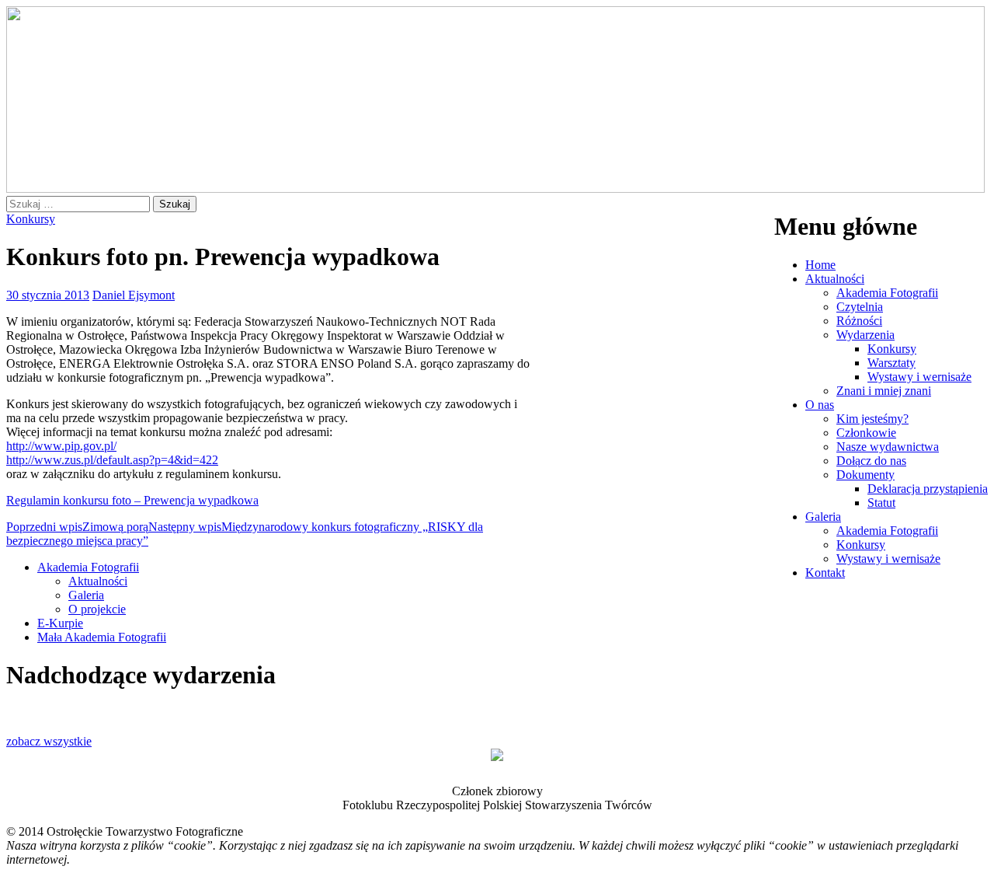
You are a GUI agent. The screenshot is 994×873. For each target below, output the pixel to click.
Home (820, 264)
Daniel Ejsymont (133, 295)
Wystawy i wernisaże (919, 376)
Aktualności (834, 278)
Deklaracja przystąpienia (927, 488)
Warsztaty (891, 362)
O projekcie (97, 609)
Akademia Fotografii (887, 292)
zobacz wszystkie (49, 741)
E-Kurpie (60, 623)
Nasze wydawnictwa (887, 446)
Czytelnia (859, 306)
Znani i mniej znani (883, 390)
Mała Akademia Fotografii (101, 637)
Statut (881, 502)
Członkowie (866, 432)
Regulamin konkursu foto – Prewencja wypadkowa (132, 500)
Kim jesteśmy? (872, 418)
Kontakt (825, 572)
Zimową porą (77, 526)
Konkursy (891, 348)
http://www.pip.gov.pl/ (61, 445)
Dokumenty (865, 474)
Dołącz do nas (871, 460)
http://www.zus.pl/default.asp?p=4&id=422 (112, 459)
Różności (859, 320)
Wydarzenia (865, 334)
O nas (819, 404)
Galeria (823, 516)
